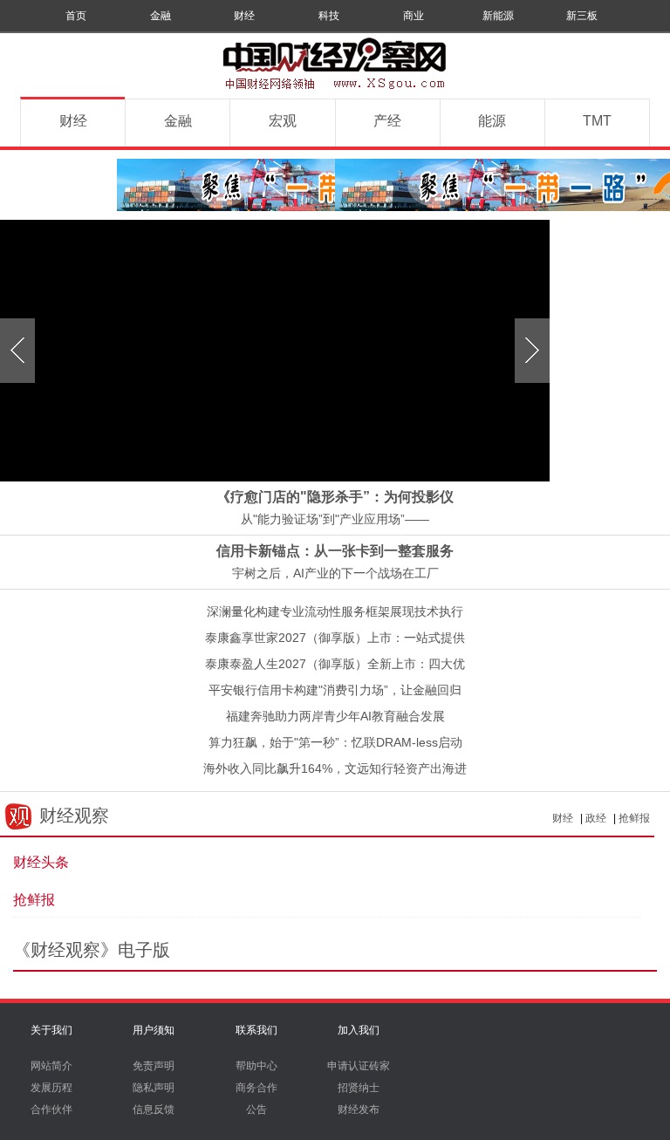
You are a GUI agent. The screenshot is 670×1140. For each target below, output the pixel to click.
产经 (387, 120)
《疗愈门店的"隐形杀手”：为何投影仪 (335, 496)
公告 (256, 1109)
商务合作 (256, 1088)
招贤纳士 (358, 1088)
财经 (244, 16)
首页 (75, 16)
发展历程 (51, 1088)
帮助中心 (256, 1066)
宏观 (283, 120)
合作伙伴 (51, 1109)
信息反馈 (153, 1109)
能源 (492, 120)
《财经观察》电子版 (91, 949)
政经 (595, 818)
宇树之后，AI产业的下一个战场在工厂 (335, 573)
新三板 (582, 16)
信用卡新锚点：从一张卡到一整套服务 (335, 550)
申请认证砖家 (358, 1066)
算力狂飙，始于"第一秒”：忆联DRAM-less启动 (335, 742)
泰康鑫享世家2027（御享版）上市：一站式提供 (335, 638)
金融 (160, 16)
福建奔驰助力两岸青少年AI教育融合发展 (335, 716)
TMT (597, 120)
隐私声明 (153, 1088)
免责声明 (153, 1066)
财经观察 (74, 815)
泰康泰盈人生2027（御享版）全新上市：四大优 (335, 664)
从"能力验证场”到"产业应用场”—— (335, 519)
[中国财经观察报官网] (335, 91)
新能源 (498, 16)
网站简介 (51, 1066)
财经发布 (358, 1109)
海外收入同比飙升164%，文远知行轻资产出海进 (335, 768)
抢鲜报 (634, 818)
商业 (413, 16)
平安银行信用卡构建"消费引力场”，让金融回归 (335, 690)
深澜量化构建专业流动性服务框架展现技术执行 (335, 611)
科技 (328, 16)
